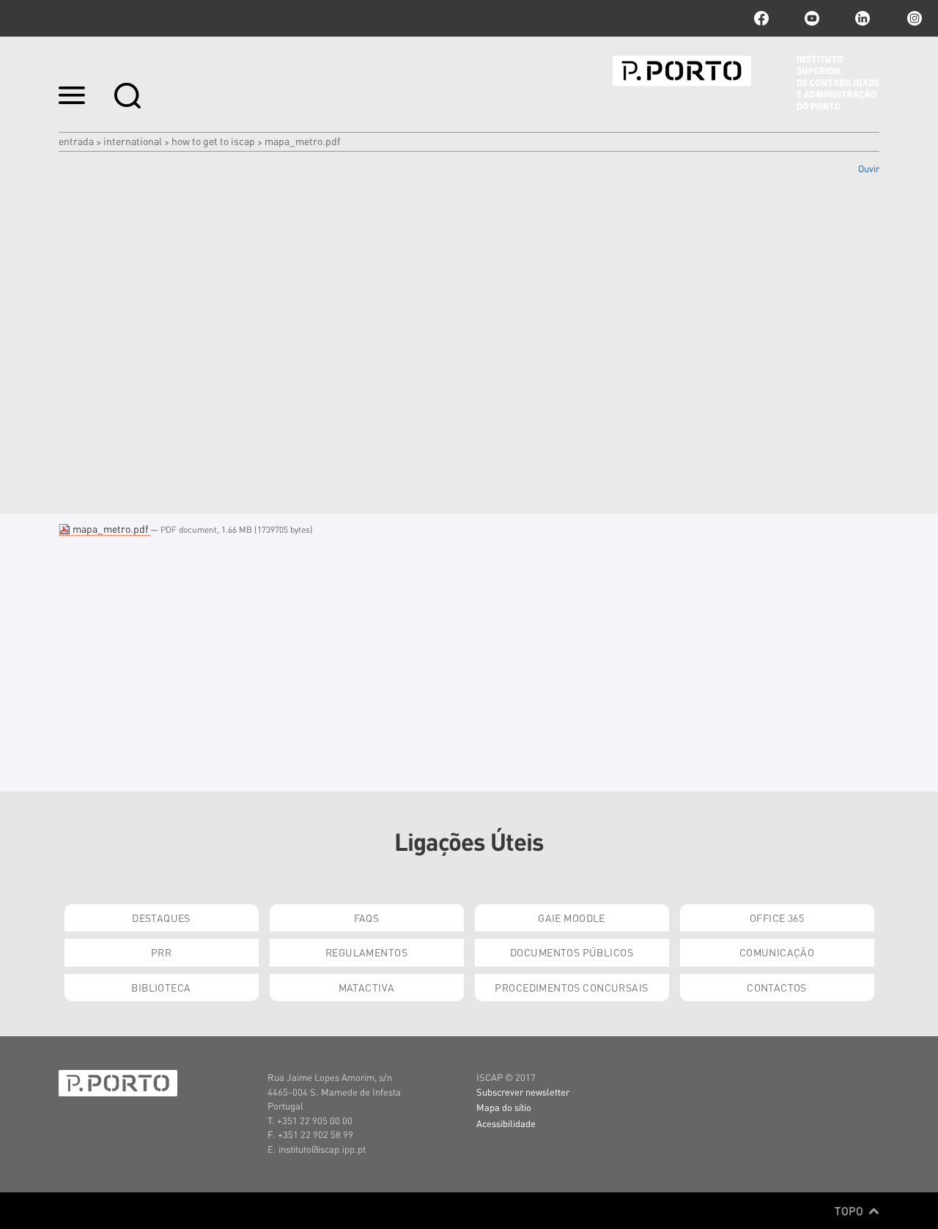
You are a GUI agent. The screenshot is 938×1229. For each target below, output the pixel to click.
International (132, 140)
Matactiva (367, 987)
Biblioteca (161, 987)
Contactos (777, 987)
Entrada (76, 140)
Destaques (161, 917)
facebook (761, 18)
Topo (850, 1210)
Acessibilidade (506, 1123)
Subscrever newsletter (522, 1091)
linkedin (862, 18)
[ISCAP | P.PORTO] (746, 83)
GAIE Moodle (571, 917)
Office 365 (777, 917)
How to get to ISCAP (213, 140)
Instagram (913, 18)
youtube (812, 18)
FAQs (367, 917)
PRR (161, 952)
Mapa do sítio (503, 1107)
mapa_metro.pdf (110, 528)
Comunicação (777, 952)
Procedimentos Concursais (571, 987)
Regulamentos (366, 952)
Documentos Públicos (571, 952)
